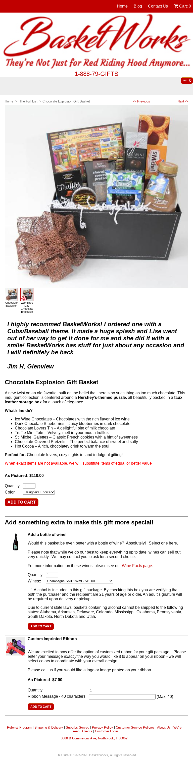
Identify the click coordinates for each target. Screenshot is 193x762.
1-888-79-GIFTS (96, 73)
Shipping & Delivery (48, 727)
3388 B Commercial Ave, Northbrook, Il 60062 (94, 738)
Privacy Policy (102, 727)
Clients (87, 731)
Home (122, 6)
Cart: (184, 6)
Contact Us (158, 6)
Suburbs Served (77, 727)
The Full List (28, 101)
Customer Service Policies (135, 727)
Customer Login (106, 731)
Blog (138, 6)
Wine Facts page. (137, 566)
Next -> (182, 101)
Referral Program (19, 727)
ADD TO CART (22, 502)
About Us (164, 727)
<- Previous (141, 101)
